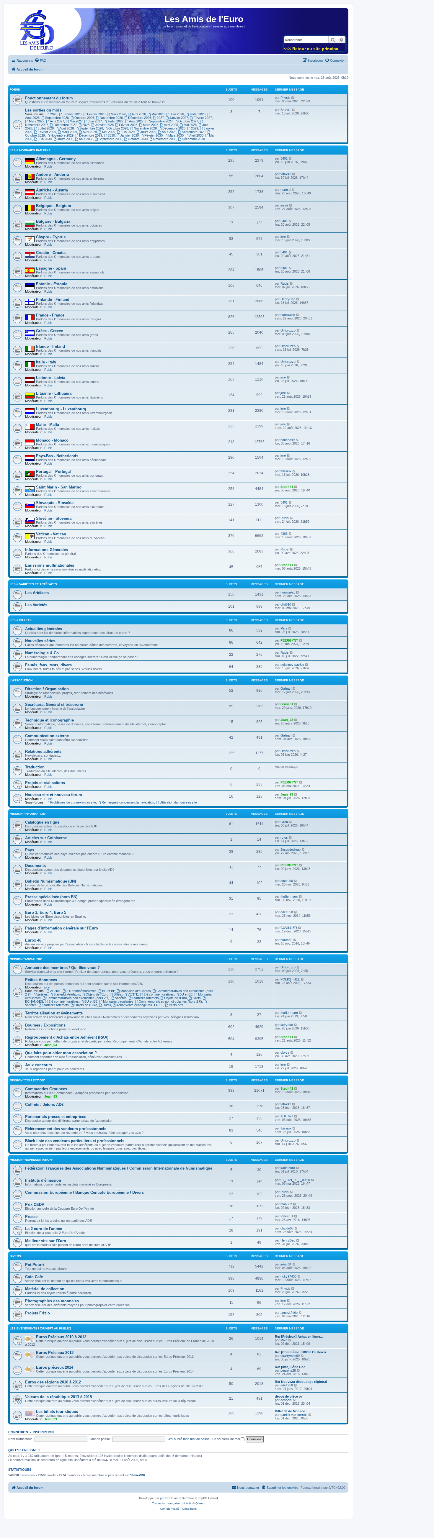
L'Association (21, 680)
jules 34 (285, 1264)
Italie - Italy (46, 362)
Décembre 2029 (90, 135)
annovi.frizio (289, 1312)
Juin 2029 (128, 132)
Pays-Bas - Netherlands (57, 456)
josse (284, 205)
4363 (284, 533)
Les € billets (21, 620)
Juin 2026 (177, 114)
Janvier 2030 (129, 135)
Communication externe (47, 736)
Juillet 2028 (46, 128)
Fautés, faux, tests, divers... (50, 665)
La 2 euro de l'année (43, 1229)
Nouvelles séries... (42, 641)
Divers (15, 1256)
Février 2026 (96, 114)
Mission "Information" (28, 813)
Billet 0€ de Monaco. (290, 1411)
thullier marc (289, 896)
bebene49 (287, 440)
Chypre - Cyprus (51, 237)
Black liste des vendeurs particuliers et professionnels (74, 1141)
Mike (283, 1340)
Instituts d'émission (43, 1180)
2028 (85, 125)
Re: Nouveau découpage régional (301, 1381)
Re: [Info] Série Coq (290, 1367)
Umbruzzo (288, 330)
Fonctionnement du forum (49, 98)
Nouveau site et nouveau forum (53, 795)
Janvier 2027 (178, 117)
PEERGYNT (289, 640)
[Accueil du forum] (35, 33)
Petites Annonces (41, 980)
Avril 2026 (139, 114)
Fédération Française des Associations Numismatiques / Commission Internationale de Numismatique (118, 1168)
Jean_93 (286, 720)
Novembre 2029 (62, 135)
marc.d (285, 189)
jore (283, 236)
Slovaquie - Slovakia (55, 503)
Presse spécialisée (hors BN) (51, 897)
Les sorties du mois (43, 110)
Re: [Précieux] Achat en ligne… (299, 1336)
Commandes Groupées (46, 1089)
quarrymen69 (290, 1355)
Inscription (43, 1432)
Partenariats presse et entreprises (55, 1116)
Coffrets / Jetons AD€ (44, 1104)
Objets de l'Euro (97, 994)
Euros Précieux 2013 (55, 1352)
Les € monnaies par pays (30, 150)
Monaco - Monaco (52, 440)
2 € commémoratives (81, 991)
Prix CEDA (34, 1204)
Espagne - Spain (51, 268)
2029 (194, 128)
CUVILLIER (288, 927)
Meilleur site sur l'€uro (45, 1241)
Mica (283, 628)
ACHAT (55, 991)
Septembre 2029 (193, 132)
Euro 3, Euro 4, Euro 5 (45, 912)
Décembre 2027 (65, 125)
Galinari (285, 688)
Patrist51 (286, 1216)
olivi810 (285, 604)
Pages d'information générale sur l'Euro (61, 928)
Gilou (284, 822)
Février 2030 (153, 135)
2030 (111, 135)
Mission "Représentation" (31, 1159)
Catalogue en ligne (42, 822)
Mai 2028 (190, 125)
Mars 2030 (176, 135)
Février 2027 (203, 117)
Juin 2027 (95, 121)
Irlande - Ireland (50, 346)
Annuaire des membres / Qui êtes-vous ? (62, 967)
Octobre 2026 (84, 117)
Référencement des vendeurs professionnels (65, 1129)
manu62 (286, 1204)
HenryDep (287, 299)
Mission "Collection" (27, 1080)
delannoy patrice (292, 664)
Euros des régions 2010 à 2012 (53, 1382)
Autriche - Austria (52, 190)
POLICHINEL (290, 979)
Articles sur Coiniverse (46, 838)
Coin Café (34, 1277)
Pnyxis (285, 97)
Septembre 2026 (57, 117)
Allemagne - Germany (56, 159)
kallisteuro (287, 1168)
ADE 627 (286, 1116)
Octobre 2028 (118, 128)
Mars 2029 (69, 132)
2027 (160, 117)
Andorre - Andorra (52, 174)
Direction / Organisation (47, 689)
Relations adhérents (43, 751)
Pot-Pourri (34, 1264)
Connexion (18, 1432)
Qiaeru (200, 1503)
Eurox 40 (33, 940)
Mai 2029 (108, 132)
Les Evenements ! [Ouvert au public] (40, 1328)
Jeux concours (38, 1065)
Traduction (35, 767)
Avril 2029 (90, 132)
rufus (284, 837)
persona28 (288, 1370)
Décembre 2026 (139, 117)
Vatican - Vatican (51, 534)
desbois (286, 1400)
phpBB (164, 1498)
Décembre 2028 (173, 128)
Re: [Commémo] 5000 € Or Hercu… (302, 1352)
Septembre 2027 (161, 121)
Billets (118, 994)
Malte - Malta (47, 424)
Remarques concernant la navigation (128, 802)
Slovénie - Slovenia (53, 518)
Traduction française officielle (172, 1503)
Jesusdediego (290, 849)
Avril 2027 (57, 121)
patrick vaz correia (293, 1414)
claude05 (286, 1228)
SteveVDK (138, 1475)
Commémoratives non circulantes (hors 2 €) (78, 998)
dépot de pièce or (288, 1396)
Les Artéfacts (37, 593)
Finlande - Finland (52, 299)
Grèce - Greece (49, 331)
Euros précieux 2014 (54, 1367)
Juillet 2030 (65, 139)
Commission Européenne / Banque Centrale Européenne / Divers (84, 1192)
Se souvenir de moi (226, 1439)
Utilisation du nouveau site (178, 802)
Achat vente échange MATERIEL (139, 1005)
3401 (284, 158)
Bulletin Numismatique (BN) (50, 881)
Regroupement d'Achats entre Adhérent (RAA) (66, 1037)
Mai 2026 (157, 114)
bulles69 (286, 940)
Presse (31, 1216)
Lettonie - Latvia (50, 378)
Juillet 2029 (148, 132)
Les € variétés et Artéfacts (33, 584)
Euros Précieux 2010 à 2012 (61, 1337)
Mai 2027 (76, 121)
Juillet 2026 (197, 114)
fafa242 (285, 174)
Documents (35, 865)
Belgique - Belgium (53, 206)
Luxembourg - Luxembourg (61, 409)
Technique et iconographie (49, 720)
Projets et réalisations (45, 783)
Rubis (48, 166)
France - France (50, 315)
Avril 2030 (196, 135)
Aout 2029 (169, 132)
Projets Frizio (37, 1313)
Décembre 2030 (193, 139)
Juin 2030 (45, 139)
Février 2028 (128, 125)
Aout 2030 (86, 139)
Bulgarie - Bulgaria (53, 221)
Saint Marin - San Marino (58, 487)
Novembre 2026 (111, 117)
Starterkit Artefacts (66, 994)
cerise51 (286, 704)
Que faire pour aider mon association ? (61, 1053)
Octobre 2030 (138, 139)
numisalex (287, 315)
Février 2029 (47, 132)
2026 (53, 114)
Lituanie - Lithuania (53, 393)
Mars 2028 (150, 125)
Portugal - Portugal (53, 471)
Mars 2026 (118, 114)
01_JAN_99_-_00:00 (295, 1180)
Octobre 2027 (188, 121)
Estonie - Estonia (51, 284)
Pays (29, 850)
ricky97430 (288, 1276)
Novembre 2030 (164, 139)
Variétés (42, 994)
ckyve (284, 1052)
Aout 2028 (66, 128)
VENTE (133, 994)
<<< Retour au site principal (312, 48)
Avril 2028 (171, 125)
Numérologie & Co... (43, 653)
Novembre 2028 (145, 128)
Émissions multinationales (49, 565)
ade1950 (286, 881)
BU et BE (108, 991)
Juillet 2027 (115, 121)
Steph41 (286, 486)
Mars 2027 (36, 121)
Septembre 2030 (110, 139)
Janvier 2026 (72, 114)
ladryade (286, 1025)
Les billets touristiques (57, 1411)
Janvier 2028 (104, 125)
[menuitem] (40, 60)
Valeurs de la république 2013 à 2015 (58, 1397)
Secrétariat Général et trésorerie (54, 704)
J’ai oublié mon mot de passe (189, 1439)
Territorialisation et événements (54, 1013)
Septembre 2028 (91, 128)
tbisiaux (285, 471)
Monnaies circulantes (135, 991)
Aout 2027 (136, 121)
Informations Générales (46, 549)
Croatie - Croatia (51, 252)
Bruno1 (285, 110)
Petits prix (176, 1005)
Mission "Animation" (26, 959)
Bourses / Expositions (45, 1025)
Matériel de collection (44, 1289)
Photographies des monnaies (52, 1301)
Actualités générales (43, 629)
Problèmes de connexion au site (73, 802)
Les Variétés (36, 605)
